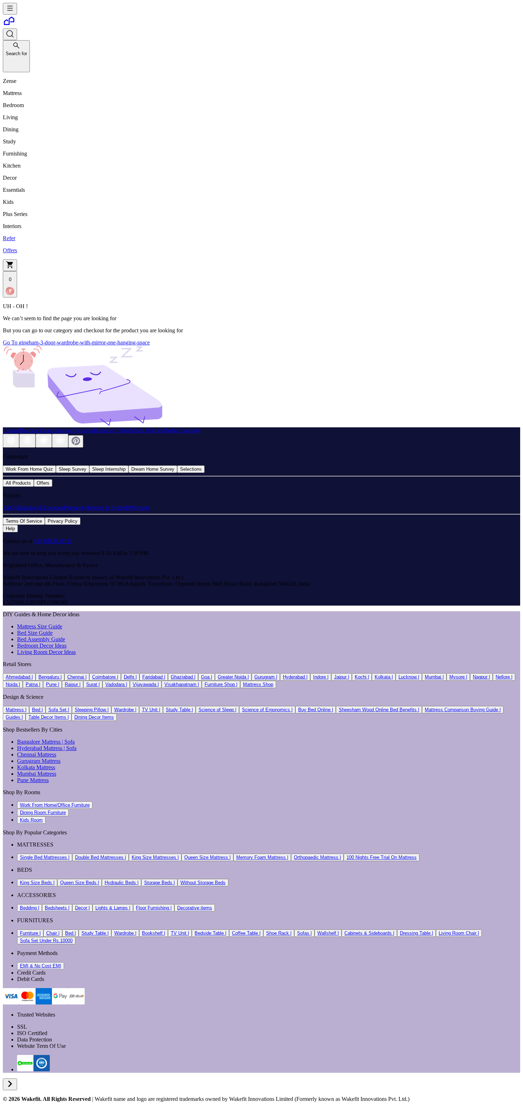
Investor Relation (74, 430)
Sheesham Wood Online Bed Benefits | (379, 709)
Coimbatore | (105, 677)
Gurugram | (265, 677)
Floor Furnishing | (153, 908)
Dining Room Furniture (43, 812)
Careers (11, 430)
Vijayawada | (146, 684)
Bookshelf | (153, 933)
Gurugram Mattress (38, 761)
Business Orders (111, 430)
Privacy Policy (63, 521)
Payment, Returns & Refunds (97, 508)
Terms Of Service (24, 521)
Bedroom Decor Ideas (42, 646)
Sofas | (304, 933)
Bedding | (29, 908)
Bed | (37, 709)
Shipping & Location (40, 508)
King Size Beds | (37, 882)
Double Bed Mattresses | (100, 857)
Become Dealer (37, 430)
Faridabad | (153, 677)
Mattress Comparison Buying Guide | (463, 709)
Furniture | (30, 933)
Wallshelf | (328, 933)
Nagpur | (481, 677)
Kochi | (362, 677)
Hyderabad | (295, 677)
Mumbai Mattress (36, 774)
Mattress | (16, 709)
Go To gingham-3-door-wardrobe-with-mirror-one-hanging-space (76, 342)
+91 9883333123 (52, 541)
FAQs (9, 508)
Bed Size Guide (35, 633)
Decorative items (194, 908)
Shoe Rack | (278, 933)
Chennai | (76, 677)
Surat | (93, 684)
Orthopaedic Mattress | (317, 857)
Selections (191, 469)
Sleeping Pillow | (92, 709)
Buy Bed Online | (315, 709)
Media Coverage (181, 430)
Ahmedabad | (19, 677)
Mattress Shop (258, 684)
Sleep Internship (109, 469)
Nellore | (504, 677)
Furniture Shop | (221, 684)
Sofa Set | (58, 709)
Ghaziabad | (183, 677)
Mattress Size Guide (39, 626)
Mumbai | (434, 677)
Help (10, 528)
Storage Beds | (159, 882)
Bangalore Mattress (38, 742)
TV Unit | (151, 709)
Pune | (52, 684)
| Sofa (67, 742)
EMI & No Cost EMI (40, 966)
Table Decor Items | (48, 717)
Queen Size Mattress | (207, 857)
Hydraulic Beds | (121, 882)
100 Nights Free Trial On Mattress (382, 857)
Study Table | (179, 709)
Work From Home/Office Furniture (55, 805)
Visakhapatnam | (181, 684)
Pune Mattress (33, 780)
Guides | (14, 717)
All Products (18, 483)
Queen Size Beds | (79, 882)
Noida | (13, 684)
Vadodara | (116, 684)
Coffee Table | (246, 933)
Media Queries (146, 430)
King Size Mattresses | (155, 857)
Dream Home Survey (152, 469)
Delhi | (130, 677)
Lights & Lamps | (112, 908)
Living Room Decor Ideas (46, 652)
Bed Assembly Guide (41, 639)
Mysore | (458, 677)
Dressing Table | (416, 933)
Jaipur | (341, 677)
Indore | (320, 677)
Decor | (82, 908)
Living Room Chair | (459, 933)
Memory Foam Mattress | (262, 857)
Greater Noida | (233, 677)
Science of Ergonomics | (267, 709)
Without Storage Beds (203, 882)
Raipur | (72, 684)
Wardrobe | (125, 709)
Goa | (206, 677)
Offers (43, 483)
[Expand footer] (10, 1084)
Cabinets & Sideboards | (369, 933)
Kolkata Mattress (36, 767)
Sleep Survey (72, 469)
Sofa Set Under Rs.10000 (46, 940)
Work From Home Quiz (29, 469)
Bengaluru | (50, 677)
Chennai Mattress (36, 754)
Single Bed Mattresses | (44, 857)
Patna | (33, 684)
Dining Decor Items (94, 717)
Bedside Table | (210, 933)
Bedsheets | (57, 908)
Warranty (140, 508)
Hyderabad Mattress (39, 748)
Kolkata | (384, 677)
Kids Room (31, 820)
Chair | (52, 933)
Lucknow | (408, 677)
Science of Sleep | (217, 709)
